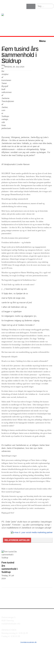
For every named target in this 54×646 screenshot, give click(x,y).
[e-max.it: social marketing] (31, 532)
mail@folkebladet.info (11, 624)
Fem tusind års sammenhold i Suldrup (20, 54)
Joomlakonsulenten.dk (28, 642)
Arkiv (50, 642)
